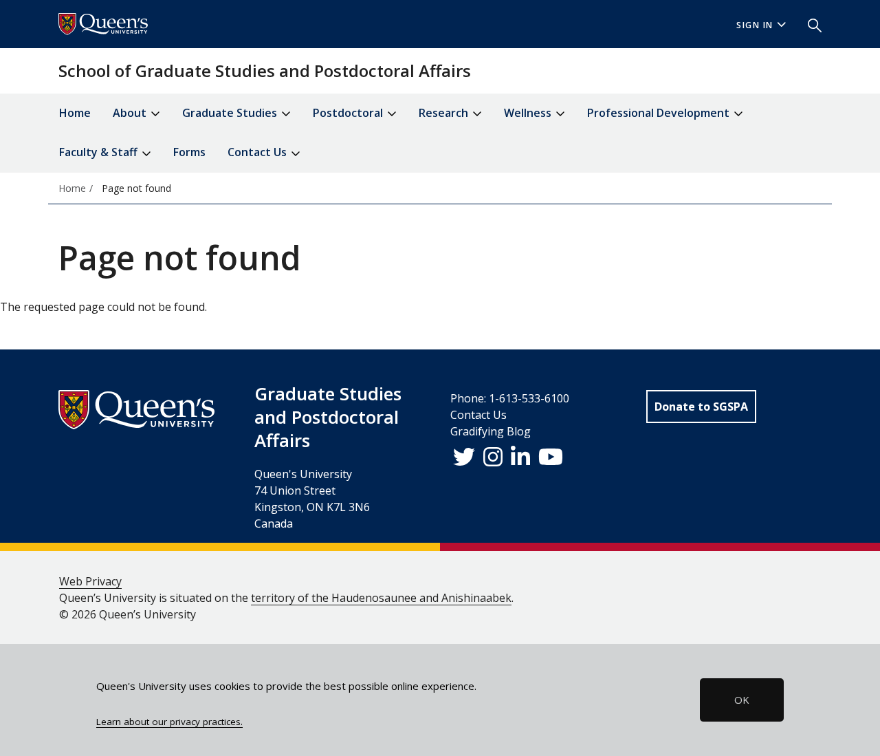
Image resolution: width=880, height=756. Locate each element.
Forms (189, 152)
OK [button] (741, 699)
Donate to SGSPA (701, 406)
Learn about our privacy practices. (169, 721)
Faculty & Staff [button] (99, 152)
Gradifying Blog (490, 431)
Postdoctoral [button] (349, 112)
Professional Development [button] (659, 112)
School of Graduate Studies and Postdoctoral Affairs (264, 70)
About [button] (131, 112)
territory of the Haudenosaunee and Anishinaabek (381, 597)
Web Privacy (90, 581)
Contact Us (478, 414)
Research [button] (445, 112)
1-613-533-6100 (529, 398)
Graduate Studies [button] (231, 112)
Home (75, 112)
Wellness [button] (529, 112)
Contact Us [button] (258, 152)
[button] (809, 24)
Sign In (754, 25)
